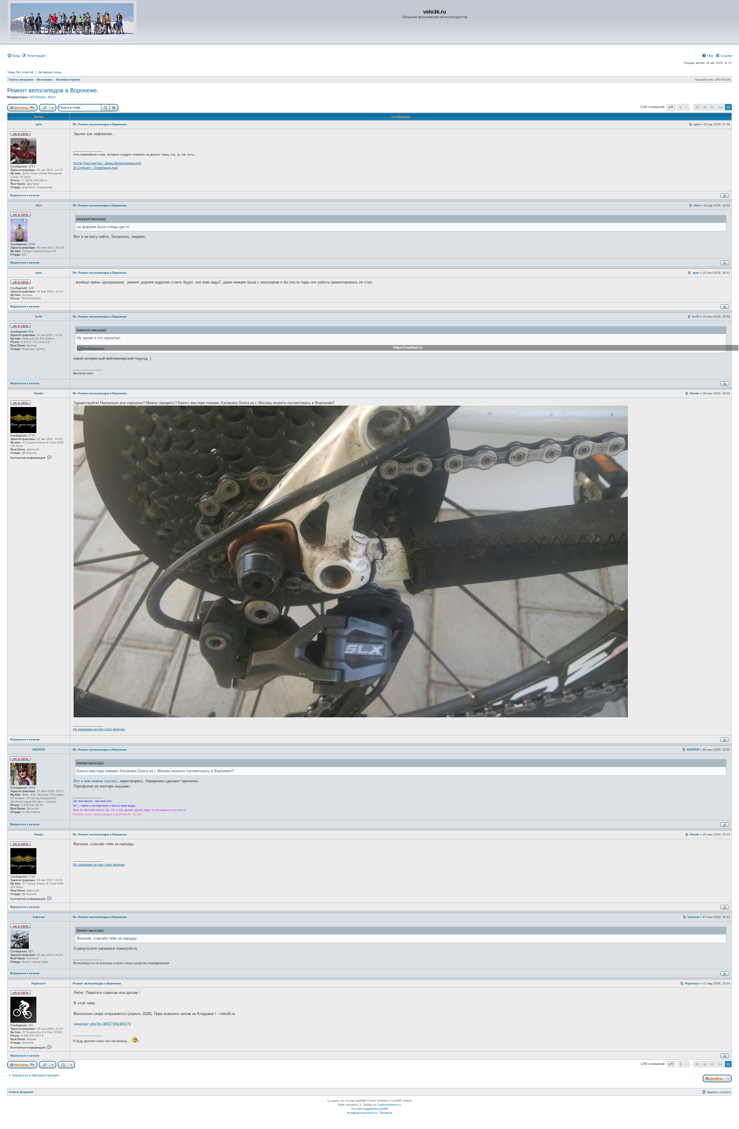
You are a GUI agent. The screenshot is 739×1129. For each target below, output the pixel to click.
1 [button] (686, 107)
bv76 (38, 316)
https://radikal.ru (407, 347)
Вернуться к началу (25, 195)
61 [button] (712, 107)
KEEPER (39, 749)
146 (30, 288)
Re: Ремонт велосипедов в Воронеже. (100, 124)
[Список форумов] (72, 21)
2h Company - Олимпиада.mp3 (95, 167)
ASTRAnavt (37, 97)
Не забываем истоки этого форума (99, 729)
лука (38, 272)
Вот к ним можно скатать (95, 781)
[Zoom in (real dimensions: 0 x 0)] (90, 349)
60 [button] (705, 107)
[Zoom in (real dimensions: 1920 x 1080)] (351, 561)
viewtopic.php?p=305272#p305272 (102, 1024)
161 (30, 1025)
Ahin (39, 205)
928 (30, 331)
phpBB (360, 1100)
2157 (31, 166)
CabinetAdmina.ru (389, 1104)
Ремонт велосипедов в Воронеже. (52, 90)
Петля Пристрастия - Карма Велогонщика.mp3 (107, 163)
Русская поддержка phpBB (369, 1108)
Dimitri (38, 393)
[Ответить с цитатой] (724, 195)
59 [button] (697, 107)
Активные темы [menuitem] (49, 72)
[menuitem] (13, 55)
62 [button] (720, 107)
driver (52, 97)
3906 (31, 787)
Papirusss (38, 983)
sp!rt (39, 124)
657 (30, 951)
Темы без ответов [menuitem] (20, 72)
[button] (671, 107)
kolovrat (38, 917)
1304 (31, 244)
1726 (31, 435)
